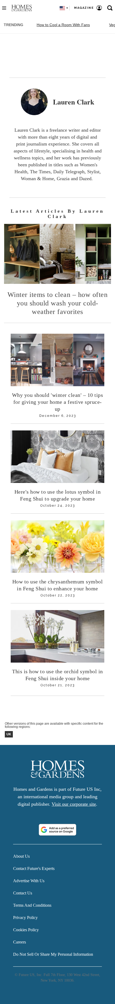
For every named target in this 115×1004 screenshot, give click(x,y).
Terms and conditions (32, 905)
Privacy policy (25, 917)
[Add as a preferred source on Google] (57, 830)
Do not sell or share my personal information (53, 954)
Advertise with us (28, 880)
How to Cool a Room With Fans (63, 25)
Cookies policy (26, 930)
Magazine (84, 8)
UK (8, 734)
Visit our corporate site (74, 804)
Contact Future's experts (34, 868)
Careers (19, 942)
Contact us (22, 893)
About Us (21, 856)
